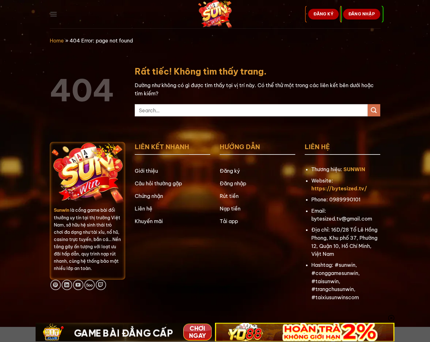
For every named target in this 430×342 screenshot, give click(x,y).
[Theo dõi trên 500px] (89, 285)
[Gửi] (374, 110)
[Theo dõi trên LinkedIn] (67, 285)
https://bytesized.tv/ (339, 188)
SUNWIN (354, 169)
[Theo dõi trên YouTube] (78, 285)
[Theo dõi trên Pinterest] (55, 285)
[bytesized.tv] (215, 14)
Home (57, 40)
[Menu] (53, 14)
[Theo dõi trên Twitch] (101, 285)
